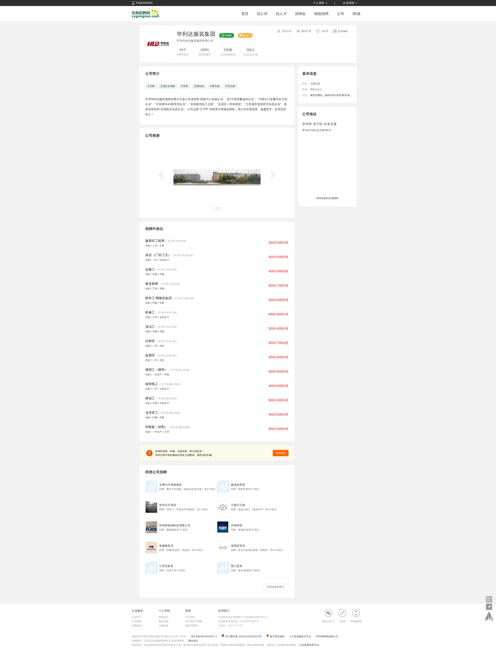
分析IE (150, 341)
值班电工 (151, 384)
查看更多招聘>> (276, 587)
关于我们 (190, 617)
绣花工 (150, 398)
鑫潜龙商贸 (238, 484)
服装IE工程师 (155, 240)
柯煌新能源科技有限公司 (174, 525)
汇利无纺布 (166, 566)
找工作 (262, 14)
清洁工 (150, 326)
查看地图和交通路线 (327, 198)
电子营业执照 (277, 636)
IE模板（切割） (156, 427)
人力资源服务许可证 (300, 636)
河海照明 (236, 525)
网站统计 (193, 640)
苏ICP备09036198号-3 (204, 636)
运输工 (150, 269)
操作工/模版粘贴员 (158, 298)
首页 (245, 14)
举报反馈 (281, 453)
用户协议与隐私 (194, 621)
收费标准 (137, 625)
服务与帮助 (191, 625)
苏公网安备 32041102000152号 (244, 636)
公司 (340, 14)
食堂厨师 (151, 283)
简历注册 (164, 621)
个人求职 (318, 2)
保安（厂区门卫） (158, 255)
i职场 (356, 14)
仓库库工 (151, 412)
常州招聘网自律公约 (327, 636)
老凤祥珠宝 (238, 545)
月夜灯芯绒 (238, 505)
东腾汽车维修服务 (170, 484)
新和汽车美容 (167, 505)
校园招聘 (321, 14)
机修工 (150, 312)
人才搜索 (137, 621)
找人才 (281, 14)
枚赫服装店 (166, 545)
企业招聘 (348, 2)
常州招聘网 (145, 13)
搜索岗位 (164, 617)
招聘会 (300, 14)
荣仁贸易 (236, 566)
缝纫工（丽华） (156, 369)
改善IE (150, 355)
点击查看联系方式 (309, 645)
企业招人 (137, 617)
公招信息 (164, 625)
